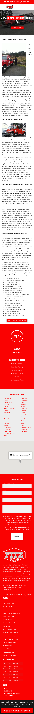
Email (4, 490)
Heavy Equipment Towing (17, 380)
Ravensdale (7, 431)
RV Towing (17, 376)
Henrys (23, 402)
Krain (5, 415)
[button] (20, 461)
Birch (5, 417)
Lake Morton (25, 419)
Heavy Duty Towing (17, 367)
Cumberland (7, 398)
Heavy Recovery (8, 616)
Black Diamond (8, 419)
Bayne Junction (9, 402)
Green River (24, 415)
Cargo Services (8, 619)
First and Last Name (8, 483)
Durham (6, 425)
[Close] (29, 454)
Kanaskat (7, 412)
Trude (23, 421)
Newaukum (24, 429)
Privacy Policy (9, 587)
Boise (22, 423)
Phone (4, 497)
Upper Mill (7, 429)
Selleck (23, 412)
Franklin (6, 404)
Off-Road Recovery (9, 636)
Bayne (6, 400)
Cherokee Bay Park (26, 427)
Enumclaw (24, 398)
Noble (23, 425)
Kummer (6, 423)
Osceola (23, 417)
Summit (23, 410)
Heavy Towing (7, 610)
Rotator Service (17, 370)
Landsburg (24, 408)
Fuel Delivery (7, 645)
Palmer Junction (9, 408)
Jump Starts (7, 649)
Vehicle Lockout (8, 652)
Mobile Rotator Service (10, 632)
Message (5, 504)
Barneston (24, 431)
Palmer (6, 410)
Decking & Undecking (10, 623)
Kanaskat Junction (9, 421)
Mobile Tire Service (9, 655)
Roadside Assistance (17, 363)
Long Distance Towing (10, 629)
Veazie (6, 406)
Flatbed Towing (8, 606)
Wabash (23, 406)
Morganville (7, 427)
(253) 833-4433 (17, 352)
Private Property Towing (10, 639)
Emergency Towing (17, 373)
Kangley (23, 404)
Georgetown (24, 400)
